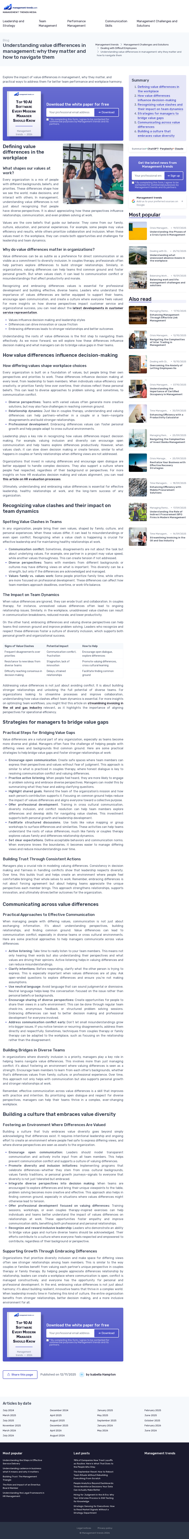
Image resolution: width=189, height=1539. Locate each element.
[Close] (161, 742)
